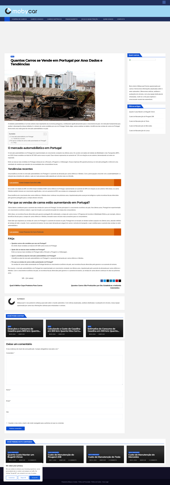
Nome (8, 390)
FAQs (14, 142)
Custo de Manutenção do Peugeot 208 (141, 116)
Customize (12, 477)
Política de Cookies (96, 482)
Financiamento (72, 19)
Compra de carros (19, 19)
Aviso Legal (105, 482)
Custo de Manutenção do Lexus (139, 130)
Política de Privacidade (84, 482)
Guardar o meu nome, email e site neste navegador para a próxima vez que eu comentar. (36, 423)
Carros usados (37, 19)
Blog (12, 56)
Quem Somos (108, 19)
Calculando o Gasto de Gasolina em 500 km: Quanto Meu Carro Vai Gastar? (64, 330)
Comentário (10, 353)
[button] (164, 19)
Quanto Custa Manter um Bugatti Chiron (142, 112)
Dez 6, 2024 (93, 460)
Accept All (34, 477)
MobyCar (22, 299)
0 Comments (32, 460)
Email (8, 401)
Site (7, 412)
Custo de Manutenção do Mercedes (140, 126)
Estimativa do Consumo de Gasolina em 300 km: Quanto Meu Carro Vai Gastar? (103, 330)
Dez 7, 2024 (52, 460)
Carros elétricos (54, 19)
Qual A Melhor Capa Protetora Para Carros (25, 285)
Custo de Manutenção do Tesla (139, 121)
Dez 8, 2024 (12, 460)
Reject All (23, 477)
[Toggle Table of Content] (44, 134)
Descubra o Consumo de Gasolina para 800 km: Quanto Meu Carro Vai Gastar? (23, 330)
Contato (121, 19)
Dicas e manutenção (89, 19)
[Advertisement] (85, 34)
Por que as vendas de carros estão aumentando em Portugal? (28, 140)
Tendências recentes (19, 138)
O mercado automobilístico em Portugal (21, 136)
